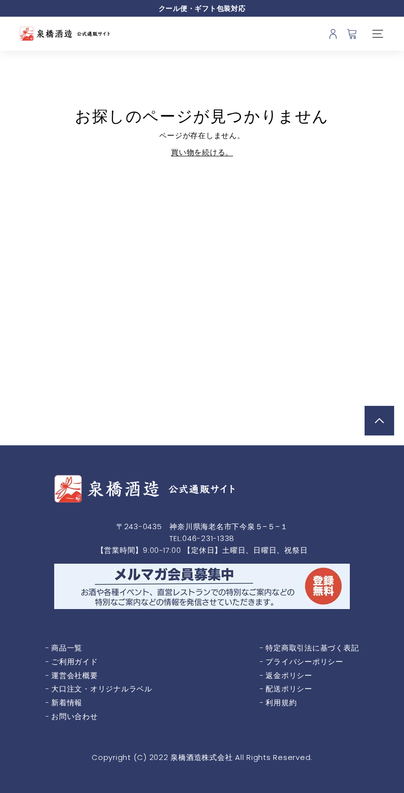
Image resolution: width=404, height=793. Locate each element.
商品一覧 (66, 648)
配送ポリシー (289, 689)
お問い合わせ (74, 716)
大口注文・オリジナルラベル (101, 689)
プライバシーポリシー (304, 661)
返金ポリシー (289, 675)
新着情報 (66, 702)
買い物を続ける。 (202, 152)
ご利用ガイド (74, 661)
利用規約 (281, 702)
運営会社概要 (74, 675)
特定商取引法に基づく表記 (312, 648)
